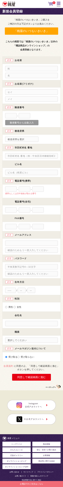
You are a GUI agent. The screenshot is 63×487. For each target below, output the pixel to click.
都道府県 (19, 131)
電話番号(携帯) (23, 180)
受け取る (12, 357)
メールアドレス (23, 235)
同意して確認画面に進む (31, 377)
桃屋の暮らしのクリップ (39, 476)
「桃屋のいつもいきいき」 (31, 31)
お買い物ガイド (20, 476)
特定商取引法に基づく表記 (31, 480)
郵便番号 (19, 107)
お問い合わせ (14, 472)
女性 (19, 307)
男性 (10, 307)
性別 (17, 298)
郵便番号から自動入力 (22, 122)
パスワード (21, 258)
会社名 (18, 315)
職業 (17, 332)
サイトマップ (28, 472)
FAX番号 (19, 218)
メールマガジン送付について (30, 348)
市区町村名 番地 (23, 147)
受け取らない (27, 357)
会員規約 (8, 366)
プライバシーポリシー (45, 472)
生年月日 (19, 282)
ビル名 (18, 164)
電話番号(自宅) (23, 201)
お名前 (18, 60)
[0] (50, 4)
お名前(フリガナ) (24, 83)
